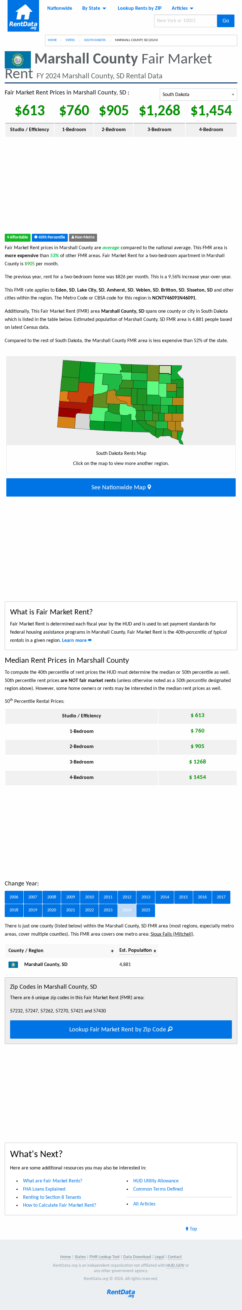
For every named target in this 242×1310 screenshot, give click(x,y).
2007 (32, 897)
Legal (159, 1257)
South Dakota (95, 40)
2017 (221, 897)
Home (52, 40)
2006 (13, 897)
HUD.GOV (175, 1265)
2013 (145, 897)
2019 (32, 910)
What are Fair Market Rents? (52, 1181)
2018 (13, 910)
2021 (70, 910)
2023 (108, 910)
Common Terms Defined (158, 1189)
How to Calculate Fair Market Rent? (59, 1205)
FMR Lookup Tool (104, 1257)
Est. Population (135, 950)
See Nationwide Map (119, 488)
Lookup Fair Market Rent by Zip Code (118, 1030)
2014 (164, 897)
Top (192, 1229)
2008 (51, 897)
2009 (70, 897)
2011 (108, 897)
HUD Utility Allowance (156, 1181)
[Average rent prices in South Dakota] (16, 964)
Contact (175, 1257)
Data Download (137, 1257)
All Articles (144, 1204)
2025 (145, 910)
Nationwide (59, 8)
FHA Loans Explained (44, 1189)
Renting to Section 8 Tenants (52, 1197)
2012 (127, 897)
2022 (89, 910)
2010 (89, 897)
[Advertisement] (121, 186)
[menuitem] (59, 9)
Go (225, 20)
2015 (183, 897)
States (70, 40)
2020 (51, 910)
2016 (202, 897)
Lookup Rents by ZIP (140, 8)
